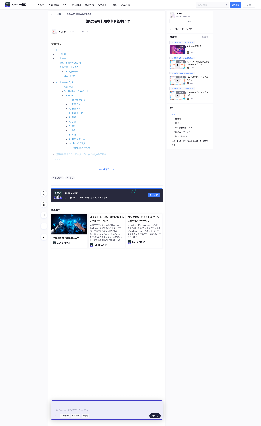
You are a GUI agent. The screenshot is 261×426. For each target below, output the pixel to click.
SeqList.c (69, 95)
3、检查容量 (75, 108)
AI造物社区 (54, 4)
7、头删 (72, 130)
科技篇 (114, 4)
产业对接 (125, 4)
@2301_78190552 (183, 17)
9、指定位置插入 (77, 139)
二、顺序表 (60, 58)
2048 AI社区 (56, 14)
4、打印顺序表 (76, 113)
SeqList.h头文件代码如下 (76, 91)
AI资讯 (41, 4)
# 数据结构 (57, 178)
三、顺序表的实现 (64, 82)
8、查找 (72, 134)
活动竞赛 (102, 4)
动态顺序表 (69, 75)
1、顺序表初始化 (77, 99)
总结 (173, 145)
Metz (192, 52)
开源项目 (76, 4)
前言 (57, 49)
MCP (65, 4)
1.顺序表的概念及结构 (70, 62)
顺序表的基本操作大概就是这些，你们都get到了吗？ (194, 140)
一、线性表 (60, 54)
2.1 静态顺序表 (71, 71)
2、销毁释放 (75, 104)
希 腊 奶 (179, 13)
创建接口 (68, 86)
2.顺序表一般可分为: (70, 67)
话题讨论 (89, 4)
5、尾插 (72, 117)
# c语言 (70, 178)
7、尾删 (72, 126)
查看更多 (205, 37)
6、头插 (72, 121)
